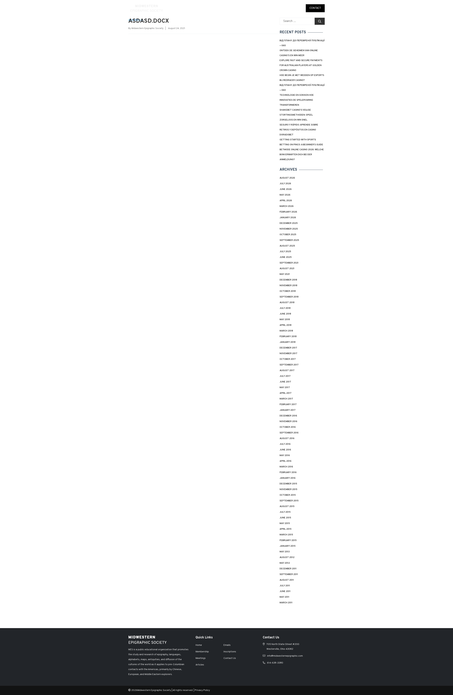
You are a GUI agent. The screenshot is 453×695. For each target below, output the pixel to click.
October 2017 (288, 359)
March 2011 (286, 602)
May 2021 (285, 274)
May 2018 (285, 319)
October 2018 (288, 291)
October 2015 (288, 495)
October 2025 (288, 234)
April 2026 (286, 200)
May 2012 (285, 563)
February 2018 (288, 336)
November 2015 (288, 489)
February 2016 (288, 472)
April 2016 (285, 461)
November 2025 (289, 229)
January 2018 (288, 342)
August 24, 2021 (176, 28)
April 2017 (285, 393)
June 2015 (285, 517)
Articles (283, 8)
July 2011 (285, 585)
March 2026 (287, 206)
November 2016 (288, 421)
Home (194, 8)
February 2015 (288, 540)
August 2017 (287, 370)
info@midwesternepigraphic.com (285, 655)
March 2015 (286, 534)
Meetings (245, 8)
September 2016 (289, 432)
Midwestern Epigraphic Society (147, 28)
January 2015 (288, 546)
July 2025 (285, 251)
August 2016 (287, 438)
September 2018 (289, 297)
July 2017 (285, 376)
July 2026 (285, 183)
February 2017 (288, 404)
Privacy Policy (202, 690)
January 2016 (288, 478)
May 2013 (285, 551)
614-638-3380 (275, 662)
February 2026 (288, 212)
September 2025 (289, 240)
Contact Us (229, 658)
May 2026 (285, 195)
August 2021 (287, 268)
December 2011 (288, 568)
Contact (315, 8)
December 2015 (288, 483)
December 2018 (288, 280)
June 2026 (286, 189)
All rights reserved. (183, 690)
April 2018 (285, 325)
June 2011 (285, 591)
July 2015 (285, 512)
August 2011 (287, 580)
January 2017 (288, 410)
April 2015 (285, 529)
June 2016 (285, 449)
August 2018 (287, 302)
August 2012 (287, 557)
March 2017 (286, 398)
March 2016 (286, 466)
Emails (297, 8)
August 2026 (287, 178)
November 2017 (288, 353)
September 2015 (289, 500)
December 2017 (288, 348)
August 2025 (287, 246)
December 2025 (289, 223)
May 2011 (284, 597)
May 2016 (285, 455)
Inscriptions (264, 8)
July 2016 (285, 444)
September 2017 (289, 365)
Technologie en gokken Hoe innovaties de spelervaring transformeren (297, 100)
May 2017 (285, 387)
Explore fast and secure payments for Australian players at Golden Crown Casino (301, 65)
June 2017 (285, 382)
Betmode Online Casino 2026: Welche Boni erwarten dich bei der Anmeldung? (302, 154)
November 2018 (288, 285)
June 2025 (286, 257)
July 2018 (285, 308)
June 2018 (285, 314)
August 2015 (287, 506)
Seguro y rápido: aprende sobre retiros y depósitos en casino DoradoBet (299, 130)
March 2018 (286, 331)
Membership (226, 8)
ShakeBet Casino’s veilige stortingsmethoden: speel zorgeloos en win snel (296, 115)
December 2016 (288, 415)
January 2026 (288, 217)
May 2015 (285, 523)
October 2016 (288, 427)
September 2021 (289, 263)
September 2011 (289, 574)
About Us (208, 8)
